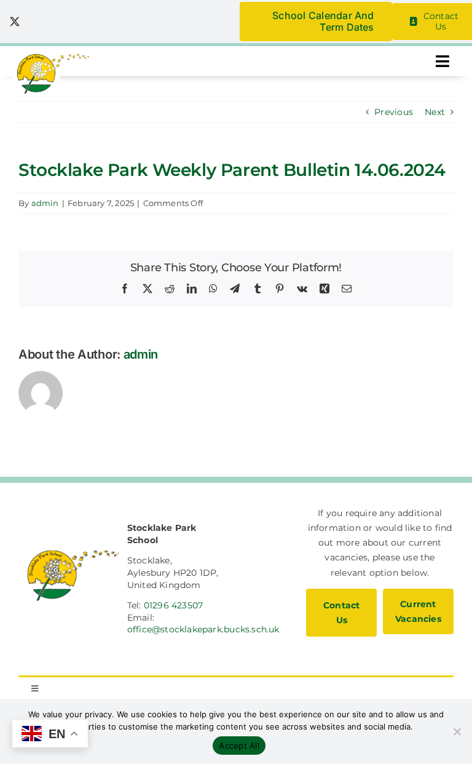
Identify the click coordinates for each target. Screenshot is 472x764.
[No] (456, 731)
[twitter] (15, 21)
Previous (393, 111)
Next (435, 111)
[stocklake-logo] (51, 57)
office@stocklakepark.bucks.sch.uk (203, 629)
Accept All (239, 745)
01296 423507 (173, 605)
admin (45, 203)
